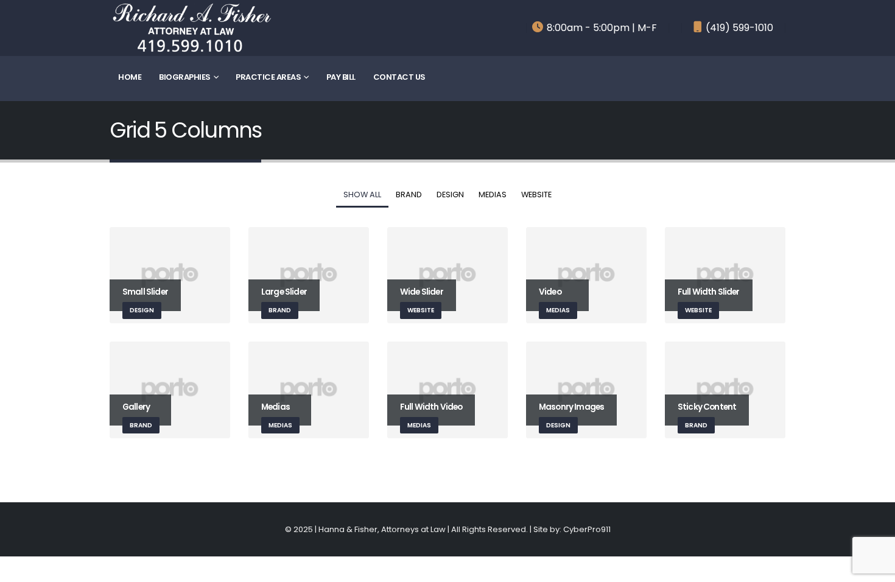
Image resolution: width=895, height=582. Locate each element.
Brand (409, 194)
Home (129, 77)
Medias (493, 194)
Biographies (185, 77)
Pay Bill (341, 77)
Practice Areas (268, 77)
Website (536, 194)
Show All (362, 194)
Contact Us (399, 77)
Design (450, 194)
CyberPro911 (587, 529)
